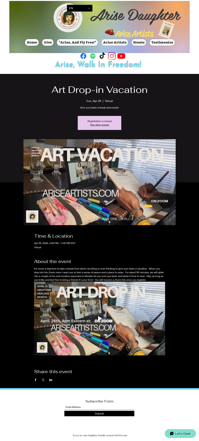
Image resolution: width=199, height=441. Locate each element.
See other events (99, 124)
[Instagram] (112, 56)
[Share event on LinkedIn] (50, 380)
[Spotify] (93, 56)
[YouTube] (121, 56)
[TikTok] (102, 56)
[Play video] (99, 318)
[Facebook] (83, 56)
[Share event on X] (43, 380)
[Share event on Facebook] (35, 380)
